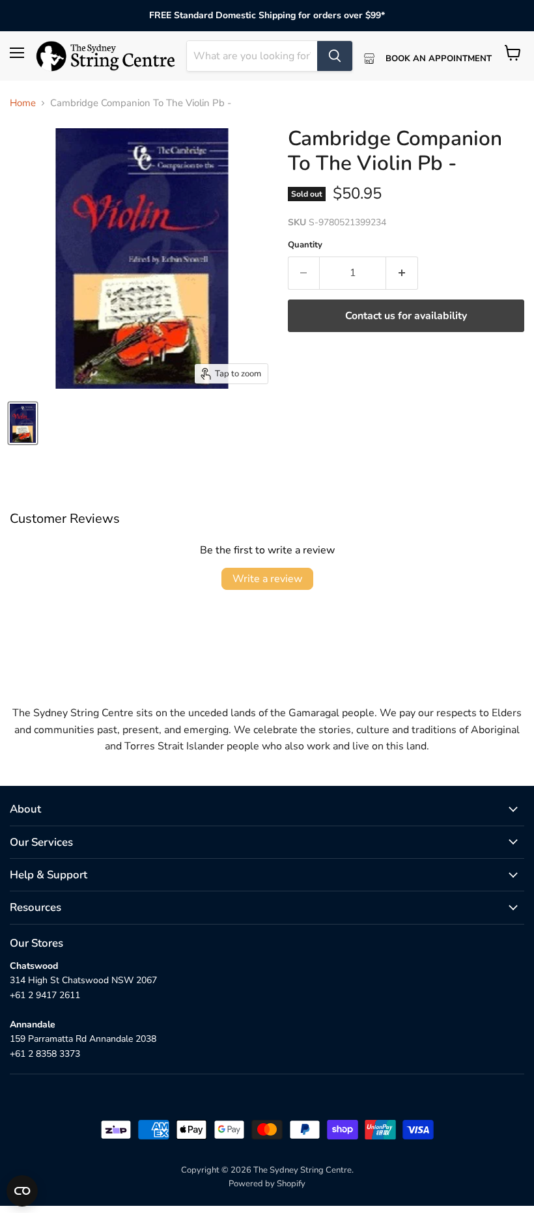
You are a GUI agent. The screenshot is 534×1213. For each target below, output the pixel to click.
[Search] (334, 56)
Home (23, 103)
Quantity (305, 245)
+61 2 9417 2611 (45, 995)
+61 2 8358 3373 (45, 1054)
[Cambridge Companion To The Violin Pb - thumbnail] (22, 423)
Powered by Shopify (267, 1184)
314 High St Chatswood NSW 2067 (83, 980)
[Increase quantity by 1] (402, 273)
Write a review (267, 579)
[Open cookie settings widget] (22, 1190)
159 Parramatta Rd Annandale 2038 (83, 1039)
